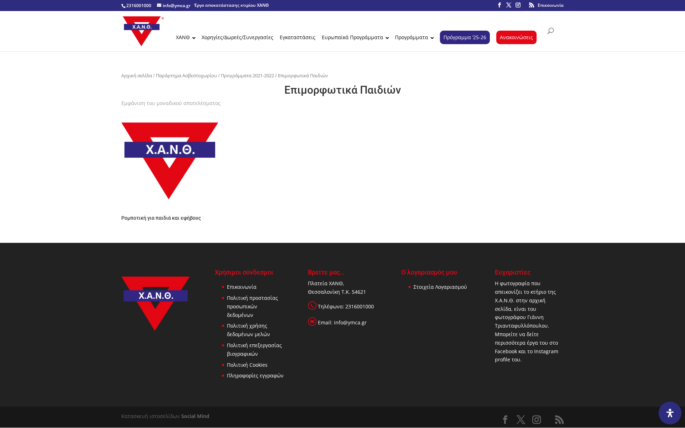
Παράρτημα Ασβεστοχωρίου (186, 75)
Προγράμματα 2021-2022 (247, 75)
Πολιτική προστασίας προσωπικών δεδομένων (252, 306)
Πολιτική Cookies (247, 364)
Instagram (546, 351)
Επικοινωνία (551, 5)
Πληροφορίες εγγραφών (255, 375)
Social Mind (195, 416)
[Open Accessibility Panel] (670, 413)
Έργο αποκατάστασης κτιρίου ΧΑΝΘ (231, 5)
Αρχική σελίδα (136, 75)
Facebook (506, 351)
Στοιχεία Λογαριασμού (440, 286)
